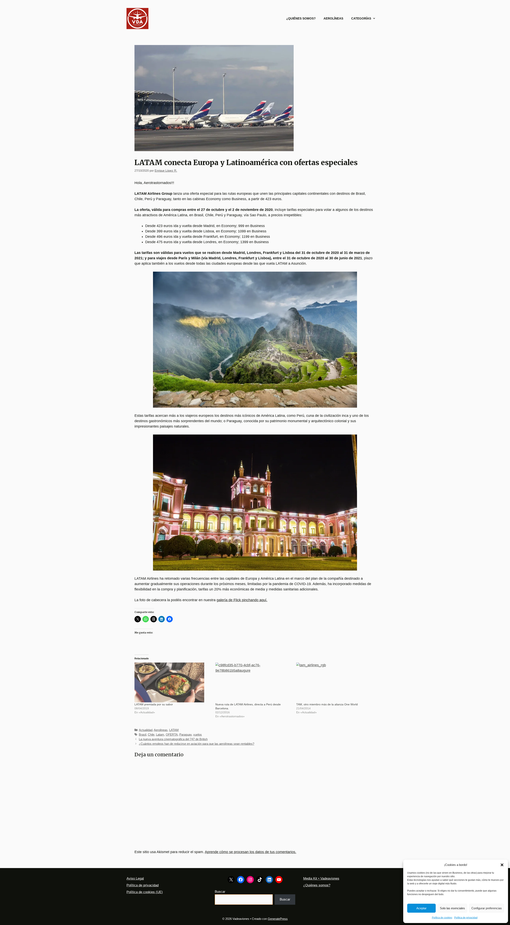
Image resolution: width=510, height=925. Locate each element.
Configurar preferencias (486, 908)
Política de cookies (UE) (145, 892)
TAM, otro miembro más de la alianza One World (327, 704)
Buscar (220, 892)
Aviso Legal (135, 878)
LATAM (174, 730)
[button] (502, 865)
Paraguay (185, 734)
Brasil (142, 734)
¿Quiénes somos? (301, 18)
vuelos (197, 734)
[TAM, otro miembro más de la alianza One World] (334, 682)
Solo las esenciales (452, 908)
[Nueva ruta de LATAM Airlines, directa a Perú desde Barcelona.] (253, 682)
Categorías (361, 18)
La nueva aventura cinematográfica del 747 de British (173, 739)
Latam (160, 734)
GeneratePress (278, 918)
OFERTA (172, 734)
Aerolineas (161, 730)
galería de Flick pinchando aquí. (242, 600)
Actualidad (145, 730)
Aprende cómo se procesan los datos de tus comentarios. (250, 852)
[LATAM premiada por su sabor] (172, 682)
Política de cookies (442, 917)
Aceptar (421, 908)
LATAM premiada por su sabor (153, 704)
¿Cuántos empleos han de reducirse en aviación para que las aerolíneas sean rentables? (196, 743)
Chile (151, 734)
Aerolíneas (333, 18)
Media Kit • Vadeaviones (321, 878)
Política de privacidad (466, 917)
